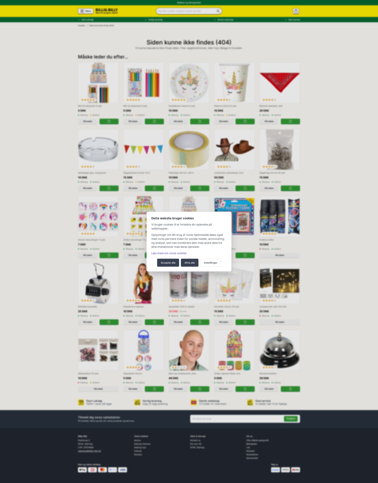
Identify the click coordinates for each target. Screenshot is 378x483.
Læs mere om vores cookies (168, 253)
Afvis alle (190, 262)
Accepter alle (168, 262)
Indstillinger (210, 262)
